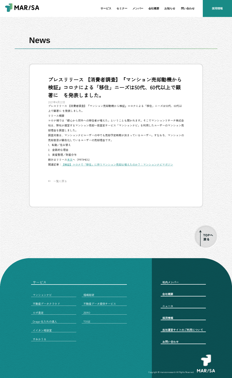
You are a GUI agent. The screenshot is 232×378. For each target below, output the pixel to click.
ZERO (86, 313)
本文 (70, 159)
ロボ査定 (38, 313)
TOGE (86, 321)
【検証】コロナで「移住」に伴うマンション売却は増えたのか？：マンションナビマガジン (117, 164)
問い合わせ (188, 8)
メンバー (137, 8)
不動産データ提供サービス (99, 304)
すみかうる (39, 339)
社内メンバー (170, 282)
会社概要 (153, 8)
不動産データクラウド (46, 304)
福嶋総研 (88, 295)
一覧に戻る (60, 181)
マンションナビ (42, 295)
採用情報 (217, 8)
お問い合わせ (170, 342)
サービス (106, 8)
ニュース (167, 306)
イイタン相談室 (42, 330)
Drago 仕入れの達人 (45, 321)
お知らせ (169, 8)
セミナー (122, 8)
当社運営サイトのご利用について (182, 330)
